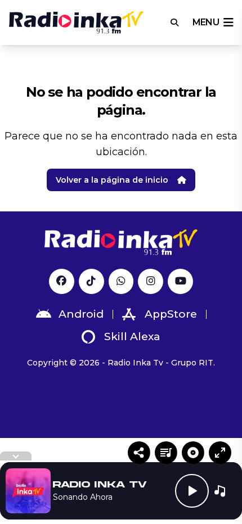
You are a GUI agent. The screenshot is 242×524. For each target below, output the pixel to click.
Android (81, 314)
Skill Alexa (132, 336)
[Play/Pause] (192, 491)
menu (205, 22)
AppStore (171, 314)
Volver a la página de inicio (112, 180)
